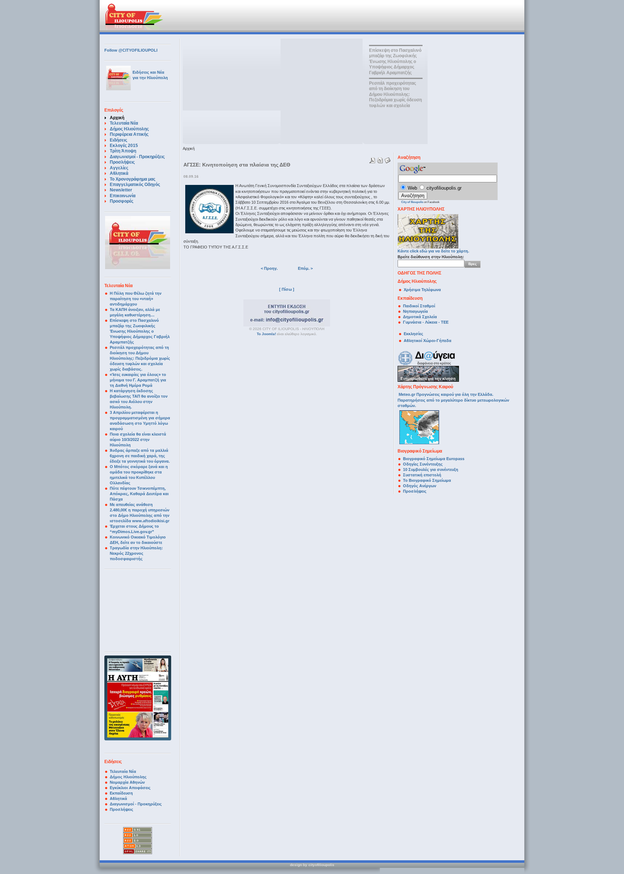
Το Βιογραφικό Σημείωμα (427, 480)
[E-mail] (386, 159)
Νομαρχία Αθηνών (127, 782)
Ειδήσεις (118, 140)
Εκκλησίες (413, 334)
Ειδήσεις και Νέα (148, 72)
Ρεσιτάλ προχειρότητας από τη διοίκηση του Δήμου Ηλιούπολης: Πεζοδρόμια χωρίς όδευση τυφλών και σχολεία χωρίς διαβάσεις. (140, 358)
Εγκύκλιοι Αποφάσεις (130, 788)
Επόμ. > (305, 268)
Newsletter (121, 189)
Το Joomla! (266, 334)
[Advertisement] (271, 16)
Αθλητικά (119, 173)
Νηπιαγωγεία (415, 311)
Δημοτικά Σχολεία (420, 317)
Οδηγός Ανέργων (419, 486)
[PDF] (371, 159)
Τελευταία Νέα (124, 123)
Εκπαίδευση (121, 793)
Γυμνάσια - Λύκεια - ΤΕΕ (425, 322)
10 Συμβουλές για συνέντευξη (431, 469)
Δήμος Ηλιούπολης (129, 128)
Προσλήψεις (122, 162)
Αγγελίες (119, 167)
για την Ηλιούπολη (150, 77)
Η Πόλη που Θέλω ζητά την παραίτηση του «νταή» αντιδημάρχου (135, 298)
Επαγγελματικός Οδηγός (135, 184)
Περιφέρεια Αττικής (129, 134)
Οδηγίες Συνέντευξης (423, 464)
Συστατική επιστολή (422, 475)
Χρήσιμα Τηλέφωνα (422, 289)
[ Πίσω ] (286, 289)
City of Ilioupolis (412, 202)
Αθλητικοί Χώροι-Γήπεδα (427, 340)
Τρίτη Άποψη (123, 150)
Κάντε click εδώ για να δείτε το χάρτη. (433, 251)
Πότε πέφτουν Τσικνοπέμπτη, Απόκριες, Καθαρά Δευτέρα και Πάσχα (139, 493)
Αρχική (117, 117)
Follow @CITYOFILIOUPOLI (130, 50)
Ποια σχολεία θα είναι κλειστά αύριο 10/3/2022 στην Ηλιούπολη (138, 439)
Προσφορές (121, 201)
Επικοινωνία (122, 195)
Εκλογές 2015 (124, 145)
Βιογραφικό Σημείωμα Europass (433, 459)
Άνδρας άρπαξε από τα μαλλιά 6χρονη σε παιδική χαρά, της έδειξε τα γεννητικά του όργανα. (140, 455)
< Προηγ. (269, 268)
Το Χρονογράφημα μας (132, 179)
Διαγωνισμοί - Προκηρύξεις (137, 156)
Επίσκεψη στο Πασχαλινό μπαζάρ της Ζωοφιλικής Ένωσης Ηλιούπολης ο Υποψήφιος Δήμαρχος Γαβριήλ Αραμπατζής (140, 331)
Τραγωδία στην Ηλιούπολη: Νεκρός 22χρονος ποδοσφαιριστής (136, 553)
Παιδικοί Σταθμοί (419, 306)
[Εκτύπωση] (379, 159)
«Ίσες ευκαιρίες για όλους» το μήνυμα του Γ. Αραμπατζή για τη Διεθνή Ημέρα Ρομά (138, 380)
